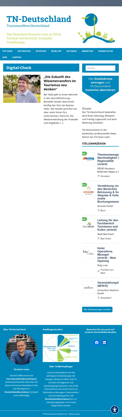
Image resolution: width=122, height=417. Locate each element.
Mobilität (56, 51)
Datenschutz (74, 414)
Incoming (71, 51)
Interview (41, 51)
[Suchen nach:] (100, 68)
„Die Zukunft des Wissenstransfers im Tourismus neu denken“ (60, 83)
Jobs (5, 57)
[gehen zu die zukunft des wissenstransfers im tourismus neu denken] (22, 100)
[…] (61, 122)
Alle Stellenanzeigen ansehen (97, 309)
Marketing (87, 51)
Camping (16, 57)
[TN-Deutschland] (61, 27)
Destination (24, 51)
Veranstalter (105, 51)
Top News (7, 51)
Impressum (62, 414)
